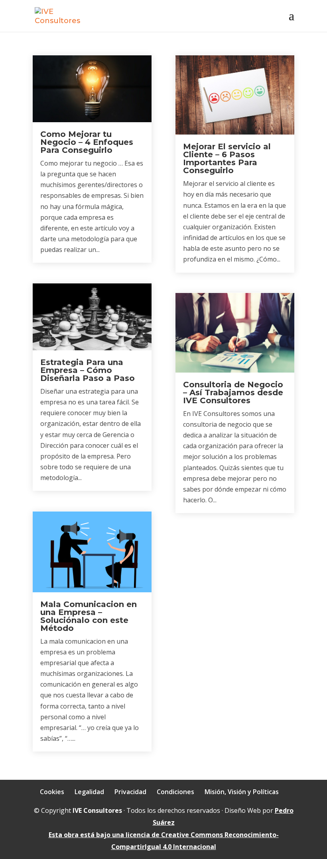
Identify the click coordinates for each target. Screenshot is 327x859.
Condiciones (175, 791)
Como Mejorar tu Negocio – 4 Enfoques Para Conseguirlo (86, 142)
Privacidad (130, 791)
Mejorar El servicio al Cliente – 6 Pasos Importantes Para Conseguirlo (227, 158)
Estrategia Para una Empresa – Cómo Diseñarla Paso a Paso (87, 370)
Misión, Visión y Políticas (242, 791)
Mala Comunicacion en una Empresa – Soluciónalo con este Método (88, 616)
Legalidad (89, 791)
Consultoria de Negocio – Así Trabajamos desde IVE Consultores (233, 392)
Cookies (52, 791)
